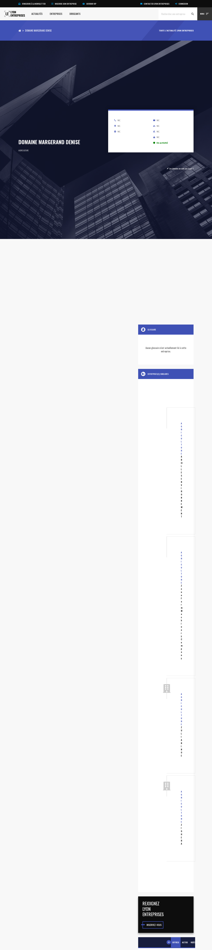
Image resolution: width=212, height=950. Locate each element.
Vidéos (194, 942)
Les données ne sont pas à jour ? (180, 168)
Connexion (183, 3)
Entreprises (56, 14)
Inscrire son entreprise (66, 3)
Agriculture (23, 150)
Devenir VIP (91, 3)
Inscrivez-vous (154, 925)
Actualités (37, 14)
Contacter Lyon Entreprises (156, 3)
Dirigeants (75, 14)
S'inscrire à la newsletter (34, 3)
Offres (175, 942)
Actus (185, 942)
